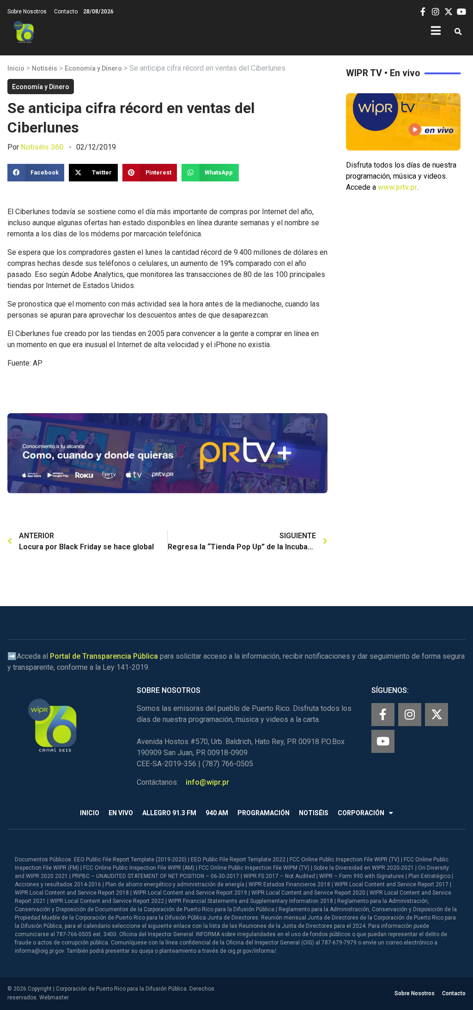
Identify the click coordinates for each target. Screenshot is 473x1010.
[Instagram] (409, 714)
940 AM (217, 813)
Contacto (66, 11)
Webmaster (54, 997)
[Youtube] (382, 741)
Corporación (361, 813)
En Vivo (121, 813)
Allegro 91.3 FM (169, 813)
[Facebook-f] (382, 714)
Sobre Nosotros (27, 11)
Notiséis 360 (42, 147)
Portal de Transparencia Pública (104, 656)
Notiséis (44, 68)
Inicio (15, 68)
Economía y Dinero (93, 68)
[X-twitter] (436, 714)
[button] (458, 32)
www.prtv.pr (397, 187)
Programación (263, 813)
